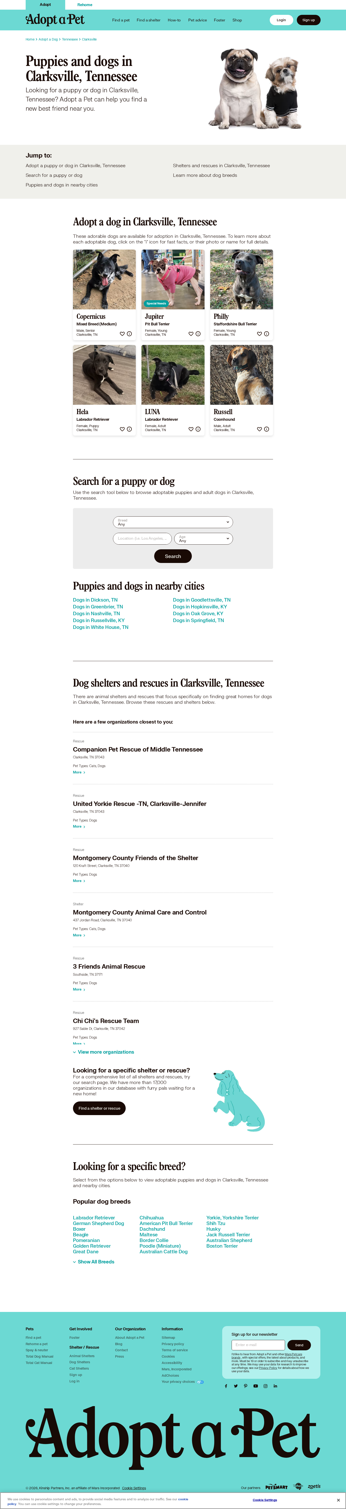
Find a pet (33, 1337)
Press (119, 1356)
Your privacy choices (179, 1382)
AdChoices (170, 1375)
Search (173, 556)
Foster (219, 20)
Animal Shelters (82, 1356)
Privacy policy (173, 1344)
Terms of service (175, 1350)
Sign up (308, 20)
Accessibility (172, 1363)
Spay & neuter (37, 1350)
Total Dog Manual (40, 1356)
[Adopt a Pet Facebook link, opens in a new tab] (227, 1386)
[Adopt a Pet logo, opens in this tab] (173, 1442)
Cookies (168, 1356)
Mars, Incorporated (176, 1369)
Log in (74, 1381)
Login (281, 20)
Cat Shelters (79, 1368)
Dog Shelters (79, 1362)
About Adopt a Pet (129, 1337)
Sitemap (168, 1337)
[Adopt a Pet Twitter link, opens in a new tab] (237, 1386)
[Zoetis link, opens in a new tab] (314, 1486)
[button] (122, 334)
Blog (118, 1344)
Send (299, 1345)
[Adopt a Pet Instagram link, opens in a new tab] (267, 1386)
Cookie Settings (134, 1488)
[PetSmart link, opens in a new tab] (276, 1486)
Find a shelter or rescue (99, 1108)
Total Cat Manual (39, 1363)
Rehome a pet (37, 1344)
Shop (237, 20)
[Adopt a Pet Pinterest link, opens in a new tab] (247, 1386)
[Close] (338, 1500)
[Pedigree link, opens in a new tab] (298, 1486)
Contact (121, 1350)
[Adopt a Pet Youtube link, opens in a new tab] (257, 1386)
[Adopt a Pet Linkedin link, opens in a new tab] (275, 1386)
